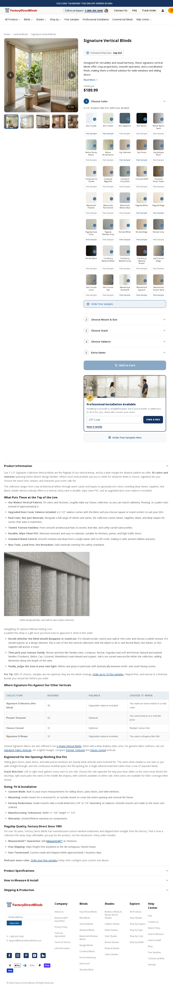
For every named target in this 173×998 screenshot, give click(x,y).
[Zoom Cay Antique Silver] (162, 145)
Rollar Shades (111, 930)
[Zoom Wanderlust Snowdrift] (128, 280)
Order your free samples (44, 860)
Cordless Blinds (87, 951)
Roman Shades (112, 942)
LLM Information (62, 948)
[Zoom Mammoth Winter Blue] (128, 198)
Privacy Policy (61, 927)
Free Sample (91, 133)
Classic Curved (98, 750)
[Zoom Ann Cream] (111, 119)
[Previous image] (10, 75)
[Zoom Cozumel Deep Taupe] (162, 172)
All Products (135, 911)
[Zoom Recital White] (128, 225)
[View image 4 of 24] (59, 121)
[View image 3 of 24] (43, 121)
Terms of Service (62, 942)
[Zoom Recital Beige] (145, 225)
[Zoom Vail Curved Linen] (94, 280)
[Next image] (72, 75)
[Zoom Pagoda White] (145, 198)
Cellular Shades (112, 923)
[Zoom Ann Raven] (145, 119)
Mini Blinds (85, 917)
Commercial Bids (156, 958)
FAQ (134, 10)
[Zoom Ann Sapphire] (128, 119)
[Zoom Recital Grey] (162, 225)
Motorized (85, 963)
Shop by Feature (137, 923)
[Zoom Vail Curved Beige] (162, 251)
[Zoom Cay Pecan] (145, 145)
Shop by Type (136, 930)
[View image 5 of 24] (75, 121)
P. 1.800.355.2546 (15, 936)
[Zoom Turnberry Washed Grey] (128, 251)
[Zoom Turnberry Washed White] (111, 251)
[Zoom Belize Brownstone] (111, 145)
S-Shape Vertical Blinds (69, 746)
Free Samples (154, 952)
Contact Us (120, 10)
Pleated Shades (112, 948)
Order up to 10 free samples (108, 674)
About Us (59, 911)
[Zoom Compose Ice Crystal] (94, 172)
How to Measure (156, 934)
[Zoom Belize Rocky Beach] (94, 145)
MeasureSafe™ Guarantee (61, 919)
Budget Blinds (86, 945)
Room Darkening (88, 957)
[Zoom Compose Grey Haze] (128, 172)
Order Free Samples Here (126, 437)
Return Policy (154, 928)
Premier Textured (75, 750)
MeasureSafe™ (54, 841)
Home (7, 34)
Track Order (149, 10)
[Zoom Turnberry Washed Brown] (145, 251)
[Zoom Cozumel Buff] (145, 172)
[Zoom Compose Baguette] (111, 172)
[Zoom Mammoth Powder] (94, 198)
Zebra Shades (111, 954)
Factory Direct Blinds (24, 982)
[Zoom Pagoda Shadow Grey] (111, 225)
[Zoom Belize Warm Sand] (162, 119)
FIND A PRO (153, 419)
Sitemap (152, 964)
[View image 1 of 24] (11, 121)
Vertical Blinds (21, 34)
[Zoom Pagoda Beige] (162, 198)
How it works (94, 426)
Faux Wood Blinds (88, 911)
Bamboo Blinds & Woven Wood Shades (113, 914)
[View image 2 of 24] (27, 121)
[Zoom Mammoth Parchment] (111, 198)
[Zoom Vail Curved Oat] (111, 280)
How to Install (154, 940)
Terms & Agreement (60, 935)
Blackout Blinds (87, 930)
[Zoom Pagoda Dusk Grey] (94, 225)
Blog (150, 946)
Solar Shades (111, 936)
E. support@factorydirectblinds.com (24, 940)
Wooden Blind (86, 969)
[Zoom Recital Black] (94, 251)
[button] (125, 101)
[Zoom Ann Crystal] (94, 119)
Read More (89, 79)
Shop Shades (136, 917)
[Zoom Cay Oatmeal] (128, 145)
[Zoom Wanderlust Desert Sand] (162, 280)
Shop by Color (136, 936)
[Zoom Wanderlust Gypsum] (145, 280)
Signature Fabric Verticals (17, 750)
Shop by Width (137, 942)
